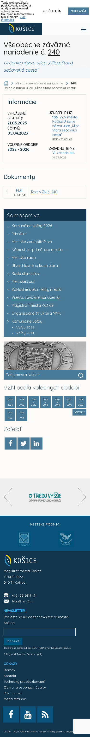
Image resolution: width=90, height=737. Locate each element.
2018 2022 (21, 402)
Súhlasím (78, 11)
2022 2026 (10, 402)
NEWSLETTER (14, 610)
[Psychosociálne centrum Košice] (24, 541)
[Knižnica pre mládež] (66, 541)
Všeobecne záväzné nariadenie (39, 83)
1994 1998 (10, 415)
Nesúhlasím (51, 11)
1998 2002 (81, 402)
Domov (9, 670)
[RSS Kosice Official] (45, 714)
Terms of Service (26, 654)
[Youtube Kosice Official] (28, 714)
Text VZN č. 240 (44, 192)
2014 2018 (33, 402)
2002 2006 (69, 402)
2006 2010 (57, 402)
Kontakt (10, 676)
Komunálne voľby (27, 321)
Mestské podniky (45, 524)
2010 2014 (45, 402)
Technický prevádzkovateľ (24, 681)
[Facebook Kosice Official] (11, 714)
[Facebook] (11, 443)
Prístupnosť (13, 693)
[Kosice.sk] (21, 29)
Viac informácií (13, 18)
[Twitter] (24, 443)
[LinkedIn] (36, 443)
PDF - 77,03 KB (62, 139)
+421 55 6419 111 (24, 595)
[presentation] (8, 497)
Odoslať (12, 641)
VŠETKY (79, 412)
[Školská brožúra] (45, 497)
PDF (19, 190)
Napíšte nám (22, 601)
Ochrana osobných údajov (25, 687)
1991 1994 (21, 415)
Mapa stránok (15, 699)
